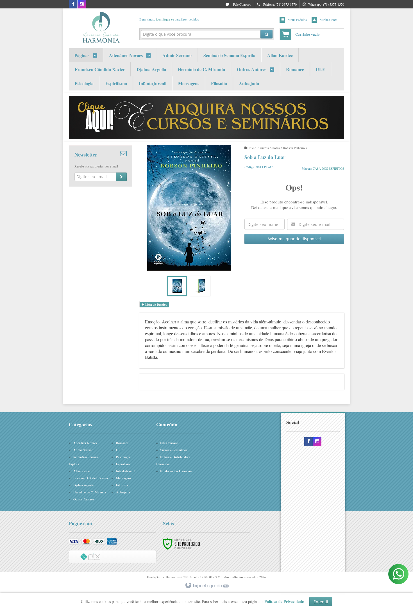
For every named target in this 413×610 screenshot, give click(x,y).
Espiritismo (123, 464)
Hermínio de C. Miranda (89, 492)
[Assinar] (121, 177)
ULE (119, 450)
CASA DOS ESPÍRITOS (328, 168)
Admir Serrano (83, 450)
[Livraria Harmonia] (100, 27)
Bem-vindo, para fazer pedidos (169, 19)
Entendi (321, 601)
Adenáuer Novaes (85, 443)
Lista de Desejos (155, 304)
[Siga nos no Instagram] (82, 4)
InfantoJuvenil (125, 471)
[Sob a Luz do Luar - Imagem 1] (177, 286)
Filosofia (122, 485)
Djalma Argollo (83, 485)
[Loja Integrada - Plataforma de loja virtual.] (207, 585)
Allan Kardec (82, 471)
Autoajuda (123, 492)
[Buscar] (266, 34)
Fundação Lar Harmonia (176, 471)
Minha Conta (328, 19)
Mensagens (123, 478)
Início (252, 148)
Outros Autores (270, 148)
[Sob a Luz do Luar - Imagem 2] (200, 286)
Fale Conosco (241, 4)
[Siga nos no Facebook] (73, 4)
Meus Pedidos (297, 19)
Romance (122, 443)
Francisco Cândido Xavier (90, 478)
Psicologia (123, 457)
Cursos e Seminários (173, 450)
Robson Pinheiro (294, 148)
